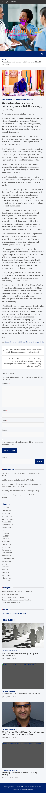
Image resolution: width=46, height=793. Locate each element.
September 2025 (8, 525)
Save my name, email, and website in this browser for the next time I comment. (22, 443)
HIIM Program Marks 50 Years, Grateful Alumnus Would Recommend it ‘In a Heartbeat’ (23, 733)
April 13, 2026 (6, 737)
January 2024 (6, 581)
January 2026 (6, 513)
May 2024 (5, 570)
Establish (8, 342)
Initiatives (22, 342)
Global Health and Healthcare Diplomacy (17, 591)
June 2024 (5, 567)
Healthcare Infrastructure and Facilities (17, 99)
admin (15, 110)
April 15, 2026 (6, 658)
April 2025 (5, 539)
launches (29, 342)
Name (4, 411)
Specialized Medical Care (11, 603)
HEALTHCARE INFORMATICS (13, 597)
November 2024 (7, 553)
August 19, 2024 (7, 110)
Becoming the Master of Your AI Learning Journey (20, 491)
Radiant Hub (19, 787)
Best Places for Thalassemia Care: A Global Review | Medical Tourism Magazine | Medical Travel (23, 351)
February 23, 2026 (7, 777)
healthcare (15, 342)
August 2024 (6, 561)
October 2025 (7, 522)
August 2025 (6, 528)
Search (4, 457)
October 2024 (7, 556)
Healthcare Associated (10, 594)
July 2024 (5, 564)
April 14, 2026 (6, 697)
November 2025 (7, 519)
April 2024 (5, 572)
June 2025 (5, 533)
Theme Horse (36, 787)
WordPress (29, 790)
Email (4, 420)
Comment (6, 384)
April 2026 (5, 508)
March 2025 (6, 542)
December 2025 (7, 516)
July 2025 (5, 530)
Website (4, 430)
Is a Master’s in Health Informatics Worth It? (18, 480)
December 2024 (7, 550)
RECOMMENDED (9, 620)
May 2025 (5, 536)
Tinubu (42, 342)
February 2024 (7, 578)
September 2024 (8, 558)
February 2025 (7, 544)
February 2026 (7, 511)
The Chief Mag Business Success (14, 613)
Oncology (36, 342)
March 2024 (6, 575)
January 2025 (6, 547)
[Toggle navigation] (4, 54)
